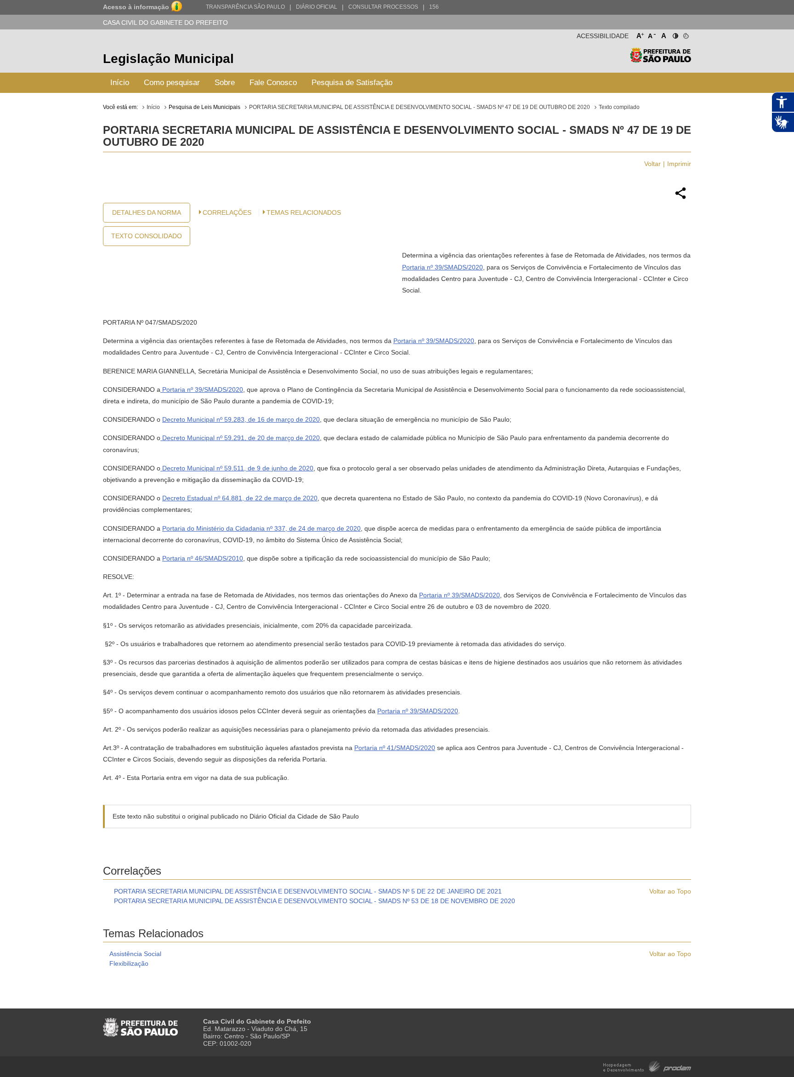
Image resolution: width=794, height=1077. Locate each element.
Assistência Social (135, 953)
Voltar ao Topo (670, 891)
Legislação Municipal (168, 59)
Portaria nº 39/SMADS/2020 (442, 267)
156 (434, 7)
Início (119, 82)
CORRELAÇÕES (227, 212)
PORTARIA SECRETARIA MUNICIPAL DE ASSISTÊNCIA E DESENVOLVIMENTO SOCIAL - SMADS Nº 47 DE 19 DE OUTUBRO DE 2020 (419, 107)
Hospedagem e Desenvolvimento (647, 1066)
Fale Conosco (273, 82)
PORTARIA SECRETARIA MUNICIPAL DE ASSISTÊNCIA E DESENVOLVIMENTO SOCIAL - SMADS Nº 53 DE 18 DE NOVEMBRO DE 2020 (314, 901)
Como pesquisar (172, 82)
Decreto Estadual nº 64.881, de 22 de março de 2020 (240, 498)
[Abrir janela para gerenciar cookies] (685, 34)
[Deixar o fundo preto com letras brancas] (675, 34)
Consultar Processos (383, 7)
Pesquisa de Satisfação (352, 82)
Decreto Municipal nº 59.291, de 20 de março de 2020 (240, 437)
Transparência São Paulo (245, 7)
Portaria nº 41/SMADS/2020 (394, 747)
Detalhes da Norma (146, 212)
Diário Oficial (316, 7)
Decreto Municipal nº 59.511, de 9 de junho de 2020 (236, 468)
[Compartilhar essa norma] (680, 197)
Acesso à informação (136, 7)
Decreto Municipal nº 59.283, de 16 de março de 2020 (241, 419)
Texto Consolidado (146, 236)
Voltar (652, 163)
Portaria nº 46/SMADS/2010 (202, 558)
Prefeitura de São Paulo (660, 60)
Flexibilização (128, 963)
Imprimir (679, 163)
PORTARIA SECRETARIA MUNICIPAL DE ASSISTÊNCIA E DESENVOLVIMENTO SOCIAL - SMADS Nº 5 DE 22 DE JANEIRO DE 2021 (308, 891)
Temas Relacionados (304, 212)
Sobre (225, 82)
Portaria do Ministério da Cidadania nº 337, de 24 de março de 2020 (261, 528)
